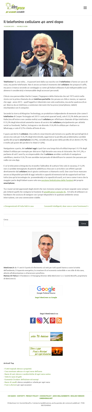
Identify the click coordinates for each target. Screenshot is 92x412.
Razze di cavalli (11, 382)
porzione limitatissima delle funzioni (57, 180)
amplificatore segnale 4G (55, 192)
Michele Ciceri (22, 26)
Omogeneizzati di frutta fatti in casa (19, 206)
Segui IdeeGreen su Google (46, 297)
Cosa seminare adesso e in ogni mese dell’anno (23, 371)
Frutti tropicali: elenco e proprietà (18, 368)
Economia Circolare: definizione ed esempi (21, 379)
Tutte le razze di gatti (13, 377)
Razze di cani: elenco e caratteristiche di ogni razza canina (27, 374)
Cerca (6, 219)
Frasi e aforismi (11, 385)
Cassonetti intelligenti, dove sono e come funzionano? (65, 206)
